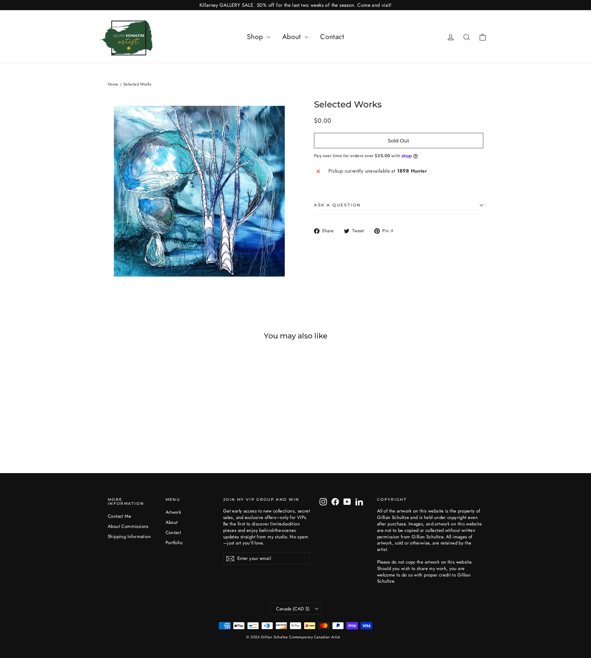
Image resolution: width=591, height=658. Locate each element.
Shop (256, 36)
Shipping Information (129, 536)
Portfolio (174, 542)
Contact (332, 36)
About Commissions (128, 526)
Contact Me (119, 516)
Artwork (174, 512)
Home (113, 84)
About (292, 36)
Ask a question (337, 205)
